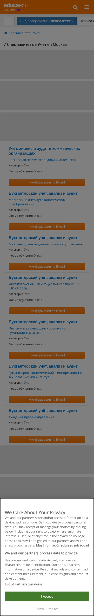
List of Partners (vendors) (23, 584)
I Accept (47, 596)
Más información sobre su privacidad (62, 545)
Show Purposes (47, 609)
